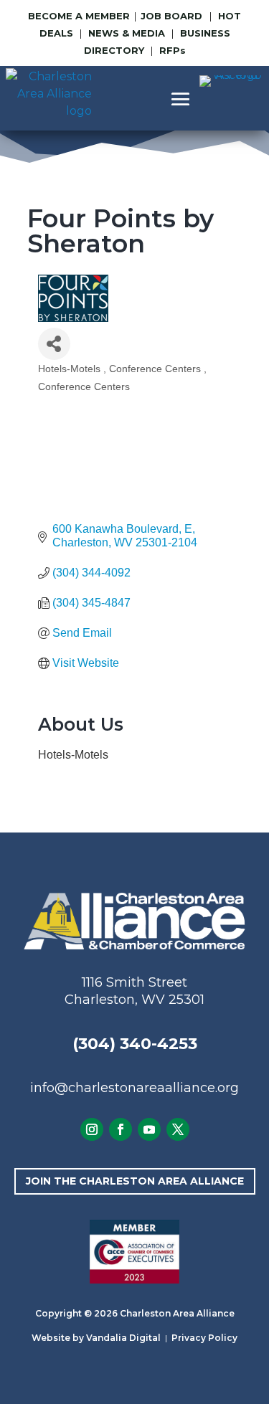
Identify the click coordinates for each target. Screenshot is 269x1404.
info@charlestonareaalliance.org (134, 1088)
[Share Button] (54, 344)
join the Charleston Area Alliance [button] (135, 1181)
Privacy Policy (204, 1337)
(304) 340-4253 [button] (134, 1043)
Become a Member (79, 16)
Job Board (173, 16)
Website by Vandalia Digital (96, 1337)
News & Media (126, 33)
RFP (172, 50)
